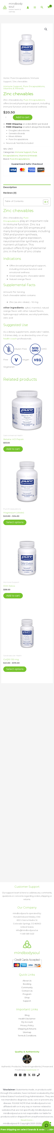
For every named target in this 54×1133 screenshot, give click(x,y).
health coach (10, 338)
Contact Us (27, 991)
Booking (27, 984)
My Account (27, 1022)
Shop (27, 997)
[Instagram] (20, 1075)
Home (6, 78)
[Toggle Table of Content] (44, 201)
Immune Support (12, 86)
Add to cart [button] (13, 449)
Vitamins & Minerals (13, 88)
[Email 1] (33, 1075)
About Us (27, 980)
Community (27, 987)
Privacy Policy (27, 1025)
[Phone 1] (38, 1075)
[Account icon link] (28, 7)
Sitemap (27, 1032)
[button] (42, 7)
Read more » (27, 1120)
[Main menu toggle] (35, 7)
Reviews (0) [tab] (9, 192)
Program (27, 994)
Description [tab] (10, 187)
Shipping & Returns (27, 1029)
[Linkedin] (24, 1075)
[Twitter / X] (29, 1075)
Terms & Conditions (27, 1035)
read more (31, 1070)
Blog (27, 1015)
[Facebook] (15, 1075)
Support (27, 1001)
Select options (14, 522)
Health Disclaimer (27, 1018)
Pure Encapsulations (20, 78)
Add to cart (22, 117)
